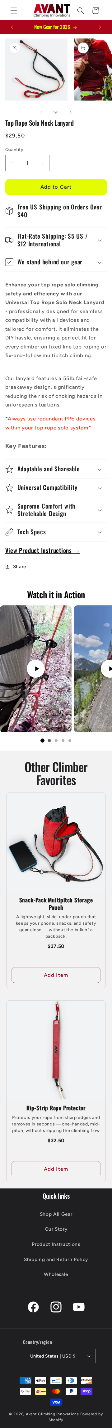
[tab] (42, 741)
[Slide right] (70, 112)
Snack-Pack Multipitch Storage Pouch (56, 903)
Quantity (14, 149)
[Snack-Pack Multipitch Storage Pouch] (56, 842)
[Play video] (36, 669)
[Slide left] (42, 112)
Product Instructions (56, 1244)
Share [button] (19, 566)
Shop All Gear (56, 1214)
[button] (13, 10)
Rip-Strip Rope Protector (56, 1108)
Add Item (56, 975)
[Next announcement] (100, 27)
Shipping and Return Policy (56, 1259)
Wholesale (56, 1274)
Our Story (56, 1229)
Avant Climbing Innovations (52, 1414)
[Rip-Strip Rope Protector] (56, 1050)
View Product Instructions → (42, 550)
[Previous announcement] (12, 27)
